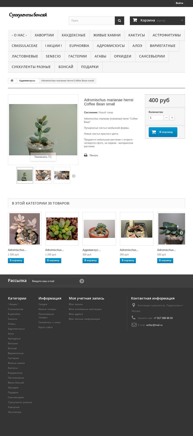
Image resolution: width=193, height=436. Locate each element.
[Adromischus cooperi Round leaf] (174, 229)
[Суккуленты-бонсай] (35, 15)
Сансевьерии (152, 56)
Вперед (74, 176)
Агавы (100, 56)
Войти (179, 3)
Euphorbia (79, 45)
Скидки (42, 304)
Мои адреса (76, 314)
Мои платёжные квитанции (85, 309)
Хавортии (44, 35)
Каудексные (74, 35)
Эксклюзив (14, 412)
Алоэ (137, 45)
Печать (94, 155)
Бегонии (13, 343)
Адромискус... (92, 249)
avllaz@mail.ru (154, 325)
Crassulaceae (25, 45)
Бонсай (65, 66)
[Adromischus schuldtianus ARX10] (24, 229)
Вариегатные (162, 45)
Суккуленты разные (31, 66)
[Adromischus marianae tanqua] (62, 229)
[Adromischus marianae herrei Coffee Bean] (25, 175)
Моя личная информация (84, 319)
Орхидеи (122, 56)
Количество (156, 112)
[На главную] (11, 80)
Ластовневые (25, 56)
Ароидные (14, 338)
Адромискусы (111, 45)
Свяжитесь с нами (49, 322)
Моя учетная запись (86, 298)
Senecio (53, 56)
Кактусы (136, 35)
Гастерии (77, 56)
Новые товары (47, 309)
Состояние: (91, 112)
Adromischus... (17, 249)
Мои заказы (76, 304)
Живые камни (107, 35)
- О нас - (19, 35)
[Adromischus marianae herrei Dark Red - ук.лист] (136, 229)
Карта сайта (45, 327)
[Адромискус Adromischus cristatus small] (99, 229)
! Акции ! (53, 45)
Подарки (90, 66)
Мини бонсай (16, 382)
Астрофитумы (167, 35)
